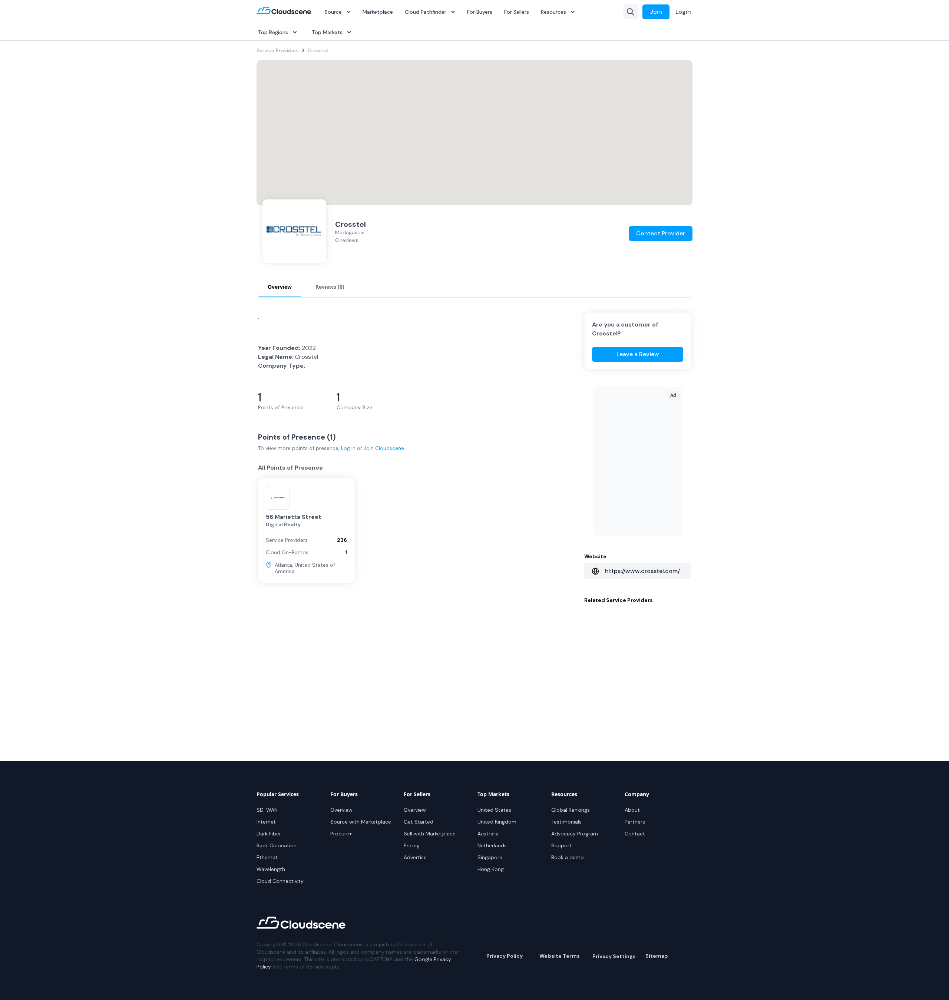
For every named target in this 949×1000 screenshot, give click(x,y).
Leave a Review (637, 354)
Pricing (412, 845)
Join (656, 12)
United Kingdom (496, 821)
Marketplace (378, 12)
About (632, 810)
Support (561, 845)
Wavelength (271, 869)
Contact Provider (660, 233)
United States (494, 810)
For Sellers (516, 12)
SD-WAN (267, 810)
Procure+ (341, 833)
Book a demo (567, 857)
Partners (635, 821)
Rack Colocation (277, 845)
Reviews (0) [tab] (329, 286)
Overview (341, 810)
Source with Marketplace (360, 821)
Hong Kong (490, 869)
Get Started (418, 821)
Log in (348, 448)
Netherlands (492, 845)
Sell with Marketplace (430, 833)
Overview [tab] (280, 286)
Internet (266, 821)
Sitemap (656, 956)
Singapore (489, 857)
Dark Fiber (269, 833)
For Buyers (479, 12)
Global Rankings (570, 810)
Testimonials (566, 821)
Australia (488, 833)
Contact (635, 833)
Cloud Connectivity (280, 881)
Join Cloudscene (384, 448)
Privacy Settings (614, 956)
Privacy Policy (504, 956)
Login (683, 12)
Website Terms (559, 956)
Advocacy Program (574, 833)
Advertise (415, 857)
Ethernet (267, 857)
